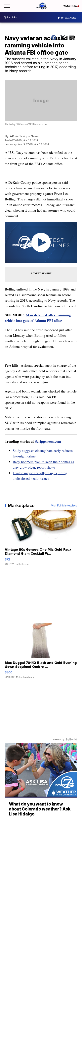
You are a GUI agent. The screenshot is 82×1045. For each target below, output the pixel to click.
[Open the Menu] (6, 6)
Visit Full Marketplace (64, 505)
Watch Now (70, 6)
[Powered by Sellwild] (71, 739)
